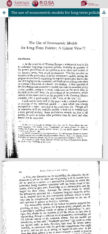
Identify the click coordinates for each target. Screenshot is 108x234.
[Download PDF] (104, 12)
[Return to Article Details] (4, 12)
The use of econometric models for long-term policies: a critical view (59, 12)
